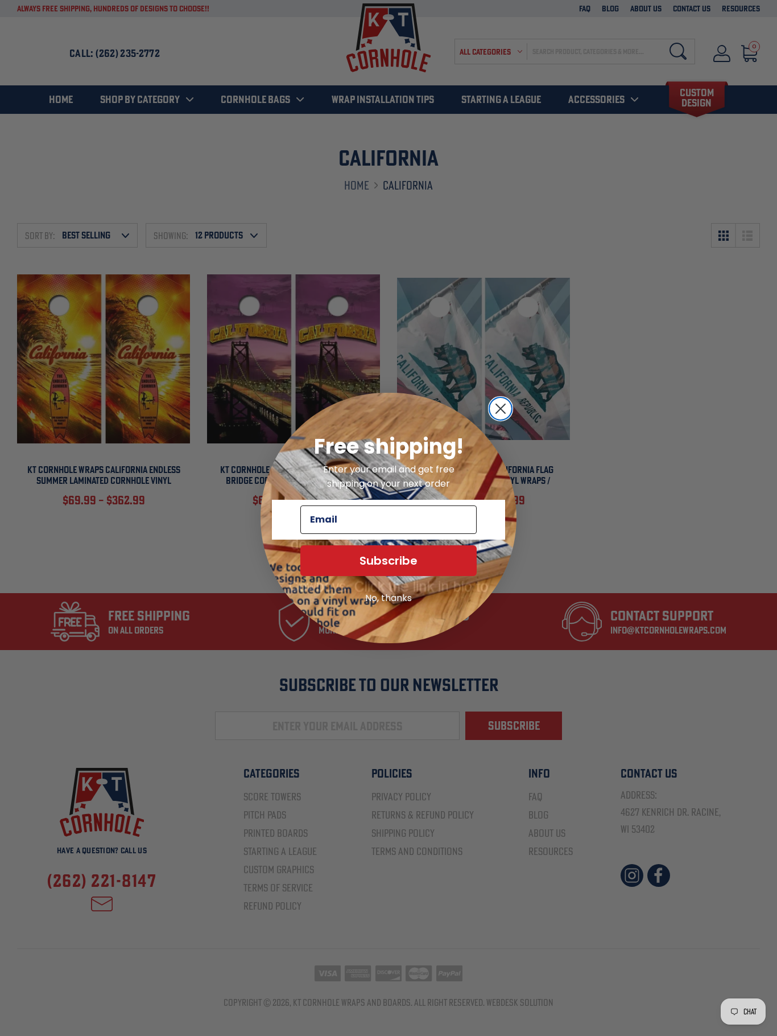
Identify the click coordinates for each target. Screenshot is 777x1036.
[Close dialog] (500, 408)
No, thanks (388, 598)
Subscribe (388, 561)
